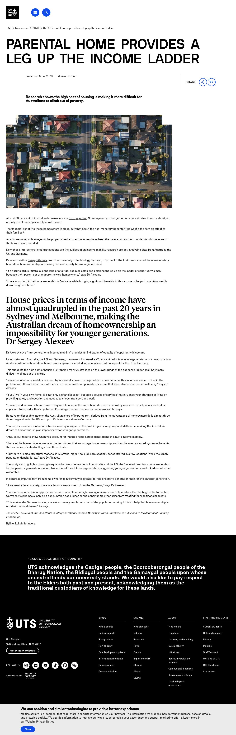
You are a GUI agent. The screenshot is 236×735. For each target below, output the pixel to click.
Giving (137, 677)
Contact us (209, 671)
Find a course (106, 626)
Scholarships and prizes (112, 652)
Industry (138, 633)
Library (207, 639)
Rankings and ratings (180, 675)
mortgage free (78, 218)
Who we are (174, 626)
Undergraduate (107, 633)
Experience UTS (142, 658)
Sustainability (176, 645)
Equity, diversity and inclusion (179, 660)
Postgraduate (106, 639)
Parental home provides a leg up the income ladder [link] (82, 28)
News (136, 645)
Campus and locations (180, 668)
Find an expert (141, 626)
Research (139, 639)
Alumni (137, 671)
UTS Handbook (211, 665)
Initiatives (173, 652)
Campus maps (106, 665)
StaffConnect (210, 652)
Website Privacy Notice (39, 721)
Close (28, 729)
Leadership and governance (176, 683)
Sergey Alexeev (37, 260)
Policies (207, 645)
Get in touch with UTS (22, 650)
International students (111, 658)
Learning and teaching (180, 639)
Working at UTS (211, 658)
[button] (203, 82)
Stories (137, 665)
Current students (212, 626)
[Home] (9, 28)
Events (137, 652)
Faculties (173, 633)
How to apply (105, 645)
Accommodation (108, 671)
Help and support (212, 633)
